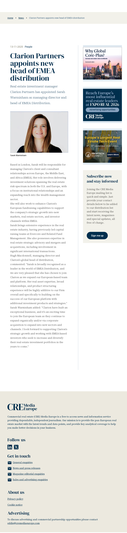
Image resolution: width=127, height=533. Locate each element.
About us (15, 492)
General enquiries (23, 462)
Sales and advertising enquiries (30, 479)
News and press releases (26, 468)
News (21, 17)
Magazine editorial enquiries (29, 473)
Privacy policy (15, 499)
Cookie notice (14, 504)
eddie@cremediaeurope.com (23, 523)
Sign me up (97, 235)
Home (10, 17)
